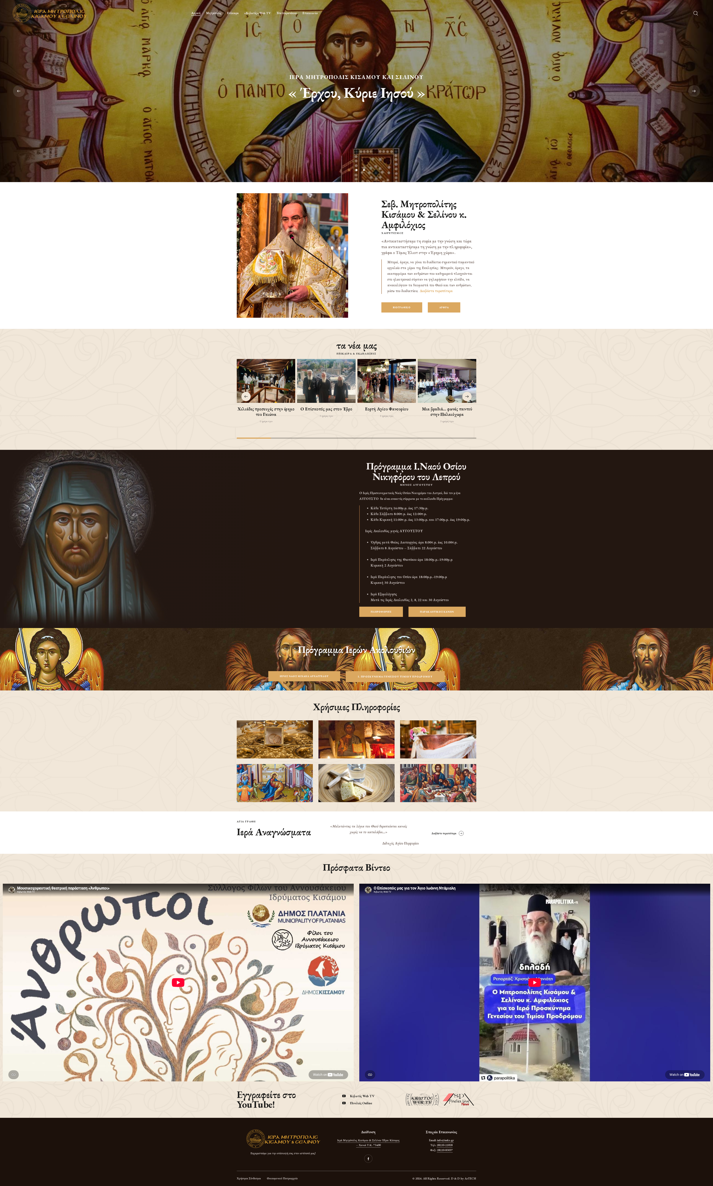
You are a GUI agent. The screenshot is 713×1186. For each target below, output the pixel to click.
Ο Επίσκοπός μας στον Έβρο (326, 409)
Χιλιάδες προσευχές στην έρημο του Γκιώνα (265, 411)
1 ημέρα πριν (266, 421)
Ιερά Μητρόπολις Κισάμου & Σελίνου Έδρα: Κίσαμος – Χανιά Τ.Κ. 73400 (368, 1142)
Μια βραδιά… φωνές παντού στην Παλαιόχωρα (447, 411)
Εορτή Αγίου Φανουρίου (386, 409)
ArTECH (470, 1178)
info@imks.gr (445, 1140)
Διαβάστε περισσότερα (436, 291)
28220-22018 (444, 1145)
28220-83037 (445, 1150)
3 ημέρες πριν (326, 416)
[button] (467, 396)
